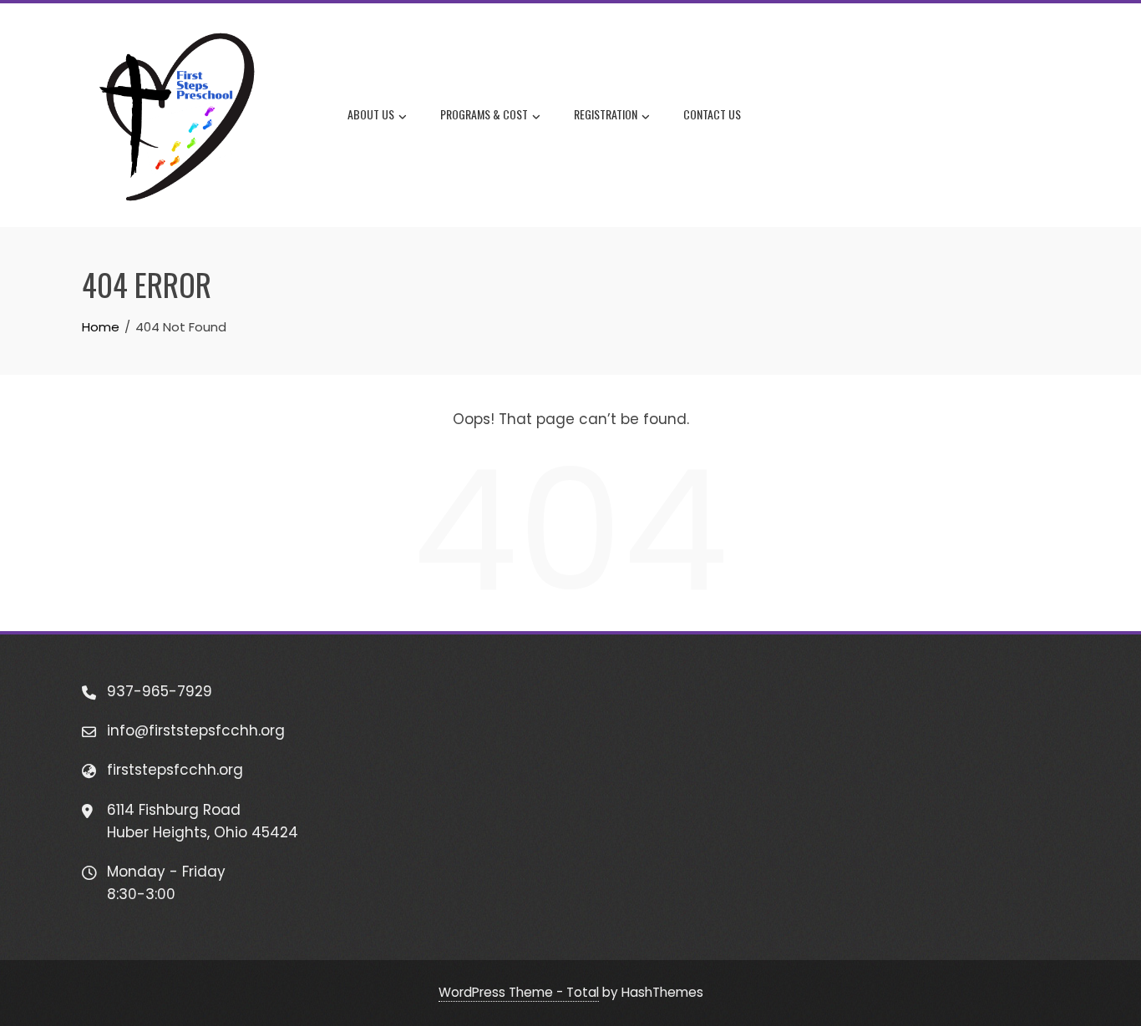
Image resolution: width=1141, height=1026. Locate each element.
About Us (370, 114)
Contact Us (712, 114)
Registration (605, 114)
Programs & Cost (484, 114)
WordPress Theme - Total (519, 992)
